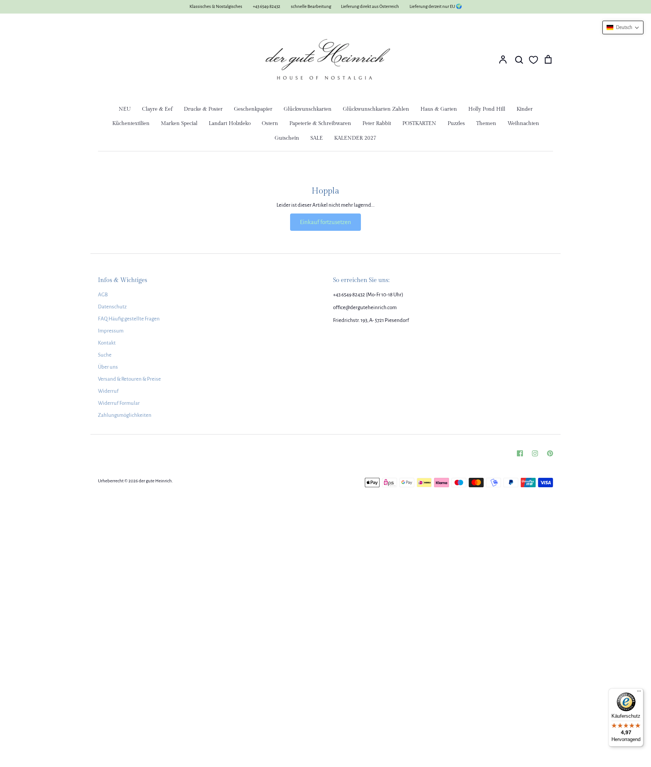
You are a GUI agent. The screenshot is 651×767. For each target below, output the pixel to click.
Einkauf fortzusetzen (325, 222)
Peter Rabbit (376, 123)
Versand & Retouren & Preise (129, 379)
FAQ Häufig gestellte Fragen (129, 319)
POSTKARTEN (419, 123)
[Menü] (638, 692)
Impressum (111, 331)
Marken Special (179, 123)
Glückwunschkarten (308, 109)
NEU (125, 109)
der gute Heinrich (155, 481)
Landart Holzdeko (230, 123)
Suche (105, 355)
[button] (623, 27)
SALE (316, 138)
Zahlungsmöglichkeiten (124, 415)
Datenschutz (112, 307)
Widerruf (108, 391)
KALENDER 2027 (355, 138)
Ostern (270, 123)
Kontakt (107, 343)
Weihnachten (523, 123)
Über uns (108, 367)
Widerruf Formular (119, 403)
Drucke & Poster (203, 109)
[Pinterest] (550, 453)
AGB (103, 294)
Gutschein (287, 138)
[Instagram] (534, 453)
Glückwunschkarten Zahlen (376, 109)
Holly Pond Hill (486, 109)
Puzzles (456, 123)
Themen (486, 123)
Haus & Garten (438, 109)
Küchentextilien (131, 123)
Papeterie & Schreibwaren (320, 123)
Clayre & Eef (157, 109)
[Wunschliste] (533, 60)
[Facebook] (519, 453)
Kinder (525, 109)
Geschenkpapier (253, 109)
